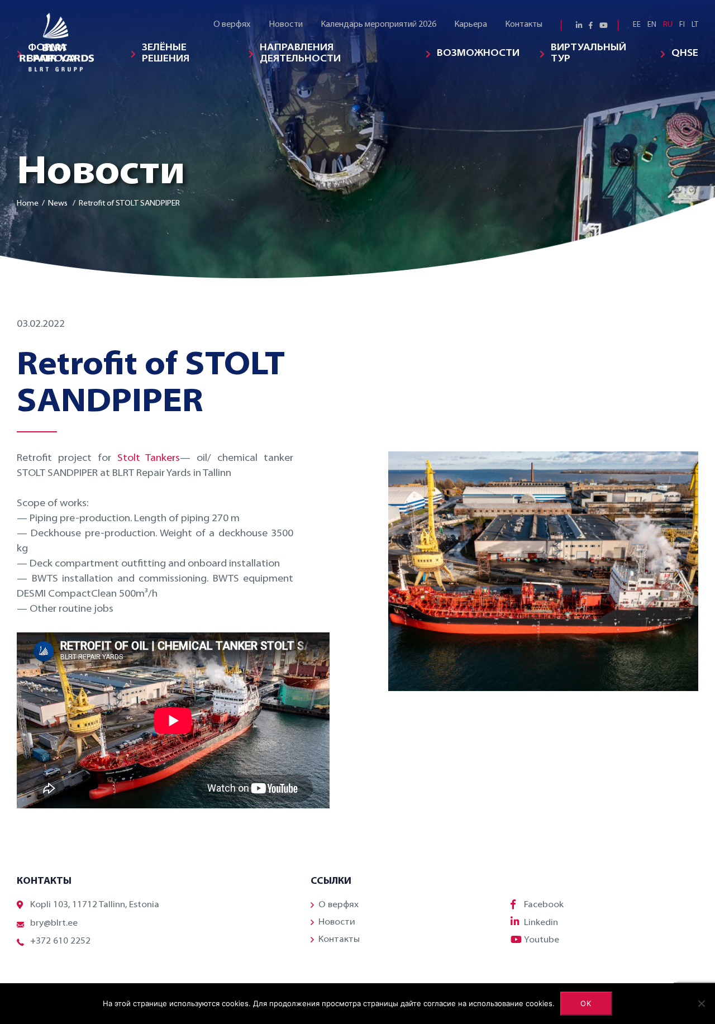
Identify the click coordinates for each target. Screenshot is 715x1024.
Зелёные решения (165, 53)
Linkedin (541, 922)
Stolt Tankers (148, 459)
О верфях (232, 25)
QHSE (684, 54)
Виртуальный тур (588, 53)
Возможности (478, 54)
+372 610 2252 (60, 941)
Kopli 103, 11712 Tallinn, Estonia (94, 905)
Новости (286, 25)
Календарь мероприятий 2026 (378, 25)
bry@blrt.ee (54, 923)
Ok (586, 1003)
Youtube (541, 940)
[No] (701, 1003)
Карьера (470, 25)
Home (28, 203)
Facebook (544, 905)
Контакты (523, 25)
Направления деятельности (300, 53)
